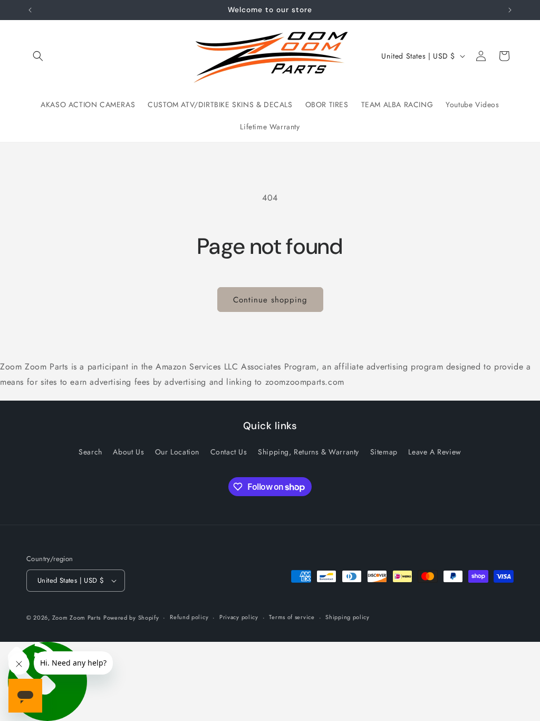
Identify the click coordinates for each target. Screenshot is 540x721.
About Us (128, 452)
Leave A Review (434, 452)
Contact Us (228, 452)
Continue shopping (270, 300)
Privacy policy (238, 617)
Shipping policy (347, 617)
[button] (38, 56)
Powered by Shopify (131, 617)
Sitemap (384, 452)
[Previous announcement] (30, 10)
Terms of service (291, 617)
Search (90, 452)
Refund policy (189, 617)
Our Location (177, 452)
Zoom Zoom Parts (76, 617)
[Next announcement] (510, 10)
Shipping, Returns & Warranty (308, 452)
